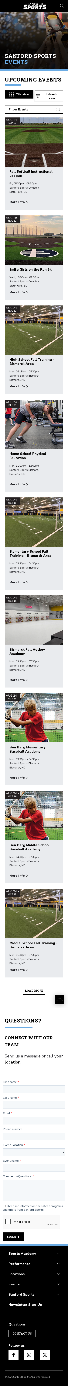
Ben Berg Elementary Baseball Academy (27, 749)
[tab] (19, 94)
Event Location (13, 1145)
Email (6, 1113)
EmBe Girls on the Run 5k (30, 269)
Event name (11, 1161)
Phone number (12, 1129)
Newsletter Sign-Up (25, 1304)
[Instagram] (29, 1355)
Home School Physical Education (27, 456)
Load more (34, 990)
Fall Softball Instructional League (31, 173)
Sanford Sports (21, 1294)
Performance (19, 1264)
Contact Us (22, 1333)
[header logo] (34, 6)
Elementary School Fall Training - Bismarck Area (30, 553)
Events (14, 1284)
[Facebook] (13, 1355)
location (12, 1062)
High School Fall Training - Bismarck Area (31, 361)
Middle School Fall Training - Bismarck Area (33, 945)
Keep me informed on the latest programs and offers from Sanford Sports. (33, 1208)
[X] (45, 1355)
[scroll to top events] (59, 999)
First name (10, 1082)
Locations (16, 1274)
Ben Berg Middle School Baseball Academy (29, 847)
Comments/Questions (17, 1176)
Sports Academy (22, 1253)
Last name (10, 1098)
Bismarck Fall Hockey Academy (27, 651)
